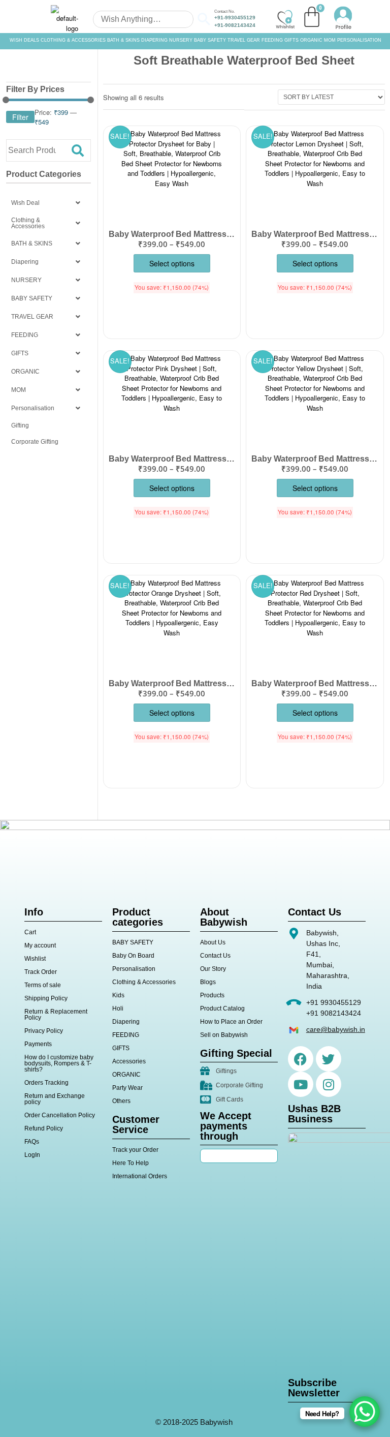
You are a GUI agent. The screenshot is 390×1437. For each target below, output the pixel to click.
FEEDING (272, 40)
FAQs (31, 1141)
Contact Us (215, 955)
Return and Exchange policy (54, 1099)
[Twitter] (328, 1059)
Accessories (129, 1061)
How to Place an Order (231, 1021)
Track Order (40, 971)
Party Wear (127, 1087)
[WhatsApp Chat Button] (364, 1411)
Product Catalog (222, 1008)
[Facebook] (300, 1059)
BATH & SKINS (123, 40)
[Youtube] (300, 1084)
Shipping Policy (46, 998)
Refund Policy (43, 1128)
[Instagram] (328, 1084)
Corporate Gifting (34, 441)
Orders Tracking (46, 1082)
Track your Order (135, 1149)
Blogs (208, 982)
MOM (330, 40)
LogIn (32, 1154)
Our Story (213, 968)
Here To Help (130, 1163)
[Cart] (312, 17)
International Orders (139, 1176)
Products (212, 995)
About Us (212, 942)
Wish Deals (24, 40)
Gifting (20, 425)
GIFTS (291, 40)
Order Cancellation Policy (59, 1115)
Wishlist (35, 958)
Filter (20, 117)
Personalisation (359, 40)
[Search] (77, 150)
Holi (117, 1008)
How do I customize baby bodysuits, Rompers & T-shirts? (58, 1063)
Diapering (25, 261)
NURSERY (180, 40)
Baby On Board (133, 955)
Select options (171, 263)
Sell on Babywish (224, 1034)
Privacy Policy (43, 1030)
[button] (48, 203)
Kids (118, 995)
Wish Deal (25, 202)
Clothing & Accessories (73, 40)
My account (40, 945)
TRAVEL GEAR (244, 40)
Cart (30, 932)
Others (121, 1101)
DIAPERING (154, 40)
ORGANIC (311, 40)
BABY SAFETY (210, 40)
